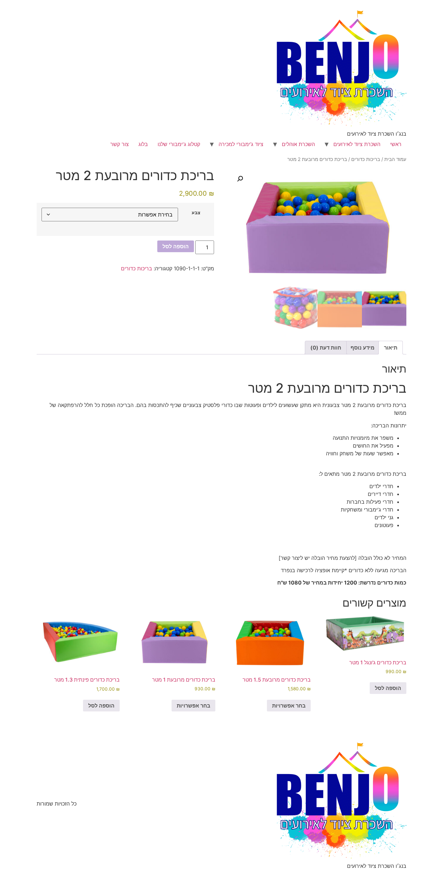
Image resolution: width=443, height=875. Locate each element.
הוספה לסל (175, 246)
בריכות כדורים (365, 159)
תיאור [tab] (390, 347)
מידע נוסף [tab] (363, 347)
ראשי (395, 144)
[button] (240, 179)
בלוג (143, 144)
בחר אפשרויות (288, 705)
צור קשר (119, 144)
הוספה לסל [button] (388, 688)
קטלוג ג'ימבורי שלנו (179, 144)
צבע (196, 212)
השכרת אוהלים (298, 144)
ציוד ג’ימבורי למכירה (241, 144)
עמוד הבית (395, 159)
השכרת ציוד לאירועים (356, 144)
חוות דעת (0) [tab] (325, 347)
